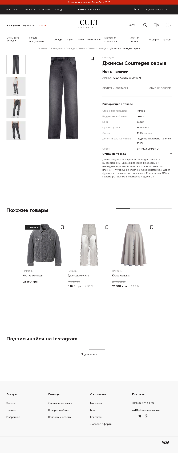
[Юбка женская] (133, 245)
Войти (131, 25)
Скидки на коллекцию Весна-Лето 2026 (89, 2)
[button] (168, 253)
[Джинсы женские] (89, 245)
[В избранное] (92, 59)
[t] (140, 416)
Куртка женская (33, 275)
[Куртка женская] (44, 245)
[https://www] (133, 416)
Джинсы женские (78, 275)
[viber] (146, 416)
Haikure (28, 270)
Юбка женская (121, 275)
